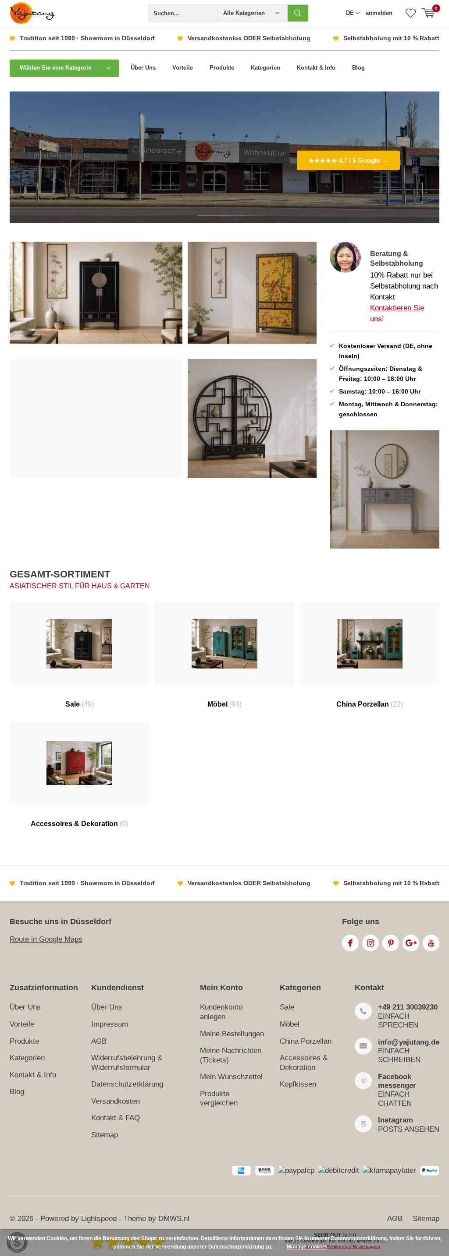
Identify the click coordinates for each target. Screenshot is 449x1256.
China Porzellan (369, 704)
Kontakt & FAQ (115, 1118)
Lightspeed (99, 1218)
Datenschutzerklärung (127, 1084)
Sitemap (104, 1135)
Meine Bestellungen (232, 1034)
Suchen (298, 13)
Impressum (109, 1024)
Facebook (350, 943)
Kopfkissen (298, 1084)
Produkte (222, 67)
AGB (99, 1041)
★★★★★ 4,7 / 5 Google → (348, 160)
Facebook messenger (397, 1081)
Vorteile (182, 67)
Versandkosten (115, 1101)
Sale (79, 704)
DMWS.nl (173, 1218)
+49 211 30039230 (408, 1007)
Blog (358, 67)
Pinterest (390, 943)
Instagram (370, 943)
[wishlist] (411, 13)
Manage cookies (307, 1247)
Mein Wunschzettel (231, 1077)
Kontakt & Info (316, 67)
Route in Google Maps (46, 939)
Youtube (431, 943)
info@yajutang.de (408, 1042)
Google (411, 943)
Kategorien (265, 67)
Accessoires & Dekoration (79, 823)
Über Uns (143, 67)
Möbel (224, 704)
